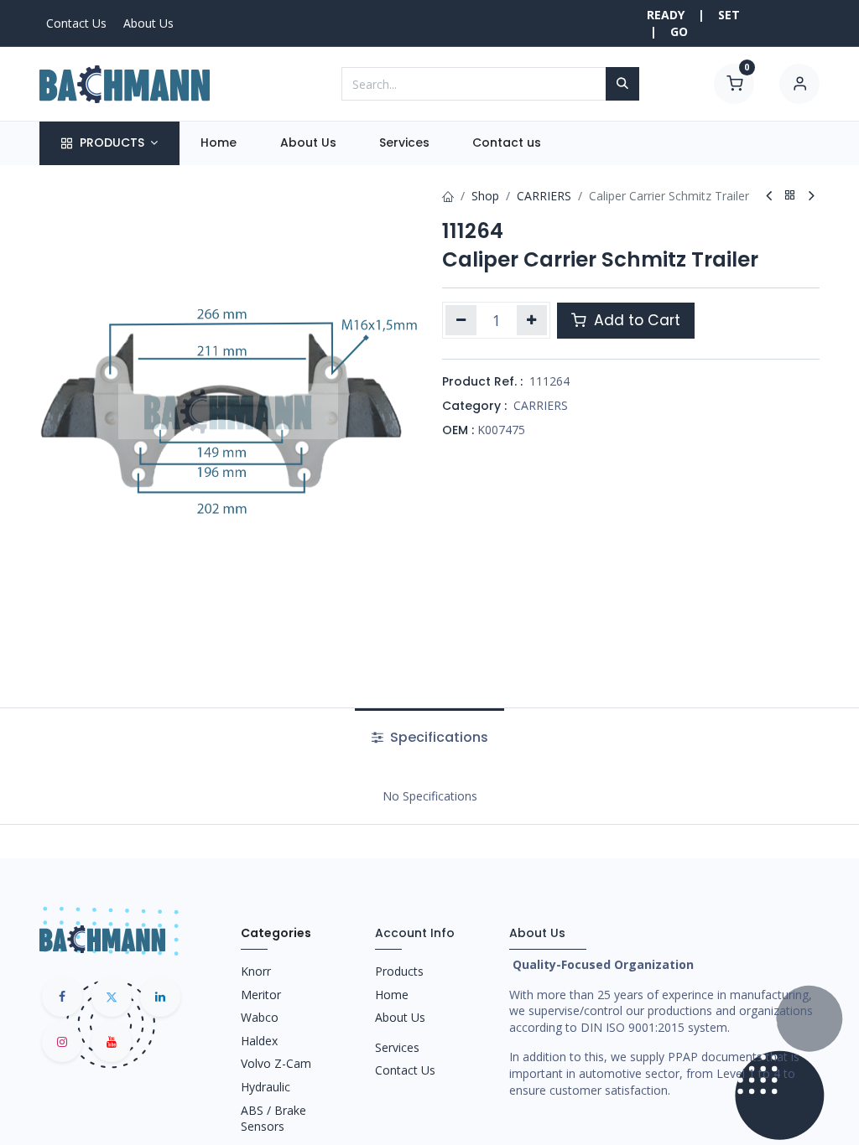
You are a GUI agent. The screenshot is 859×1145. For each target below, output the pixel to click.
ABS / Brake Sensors (273, 1118)
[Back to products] (790, 196)
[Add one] (532, 320)
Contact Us (76, 23)
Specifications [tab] (437, 737)
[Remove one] (460, 320)
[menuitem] (219, 143)
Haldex (259, 1041)
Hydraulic (265, 1087)
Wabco (260, 1017)
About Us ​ (402, 1017)
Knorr (256, 971)
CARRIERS (544, 196)
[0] (734, 83)
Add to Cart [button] (635, 320)
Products (399, 971)
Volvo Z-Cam (276, 1063)
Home (392, 995)
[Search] (622, 84)
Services (397, 1047)
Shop (485, 196)
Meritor (261, 995)
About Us (148, 23)
